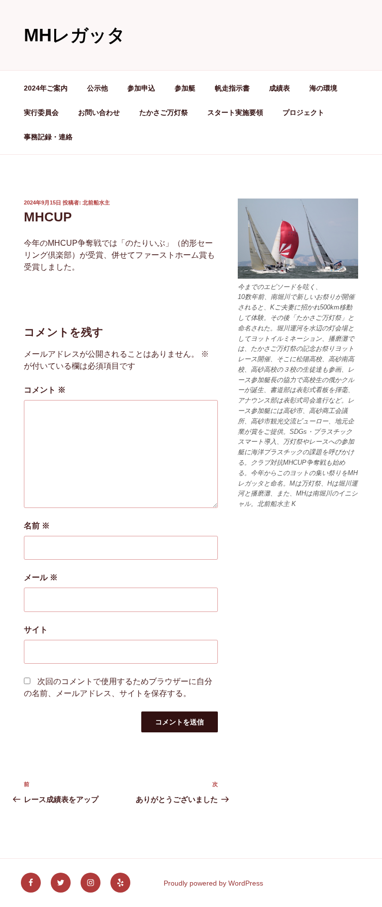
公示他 (97, 88)
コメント (45, 390)
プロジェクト (303, 112)
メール (41, 577)
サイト (36, 629)
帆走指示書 (232, 88)
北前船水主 (96, 202)
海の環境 (323, 88)
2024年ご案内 (46, 88)
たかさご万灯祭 (163, 112)
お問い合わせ (99, 112)
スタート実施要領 (235, 112)
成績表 (279, 88)
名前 (37, 525)
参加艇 (185, 88)
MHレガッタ (74, 35)
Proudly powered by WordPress (213, 883)
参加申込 (141, 88)
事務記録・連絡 (48, 137)
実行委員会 (41, 112)
